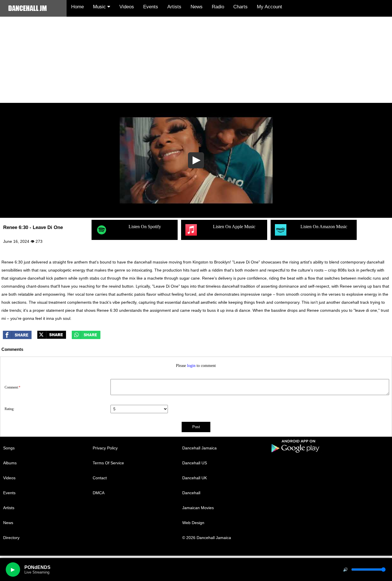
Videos (126, 6)
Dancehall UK (194, 478)
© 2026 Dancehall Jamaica (206, 537)
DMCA (98, 492)
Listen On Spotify (145, 226)
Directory (11, 537)
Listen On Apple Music (234, 226)
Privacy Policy (105, 448)
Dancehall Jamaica (199, 448)
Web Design (193, 522)
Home (77, 6)
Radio (218, 6)
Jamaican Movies (198, 507)
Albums (10, 463)
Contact (100, 478)
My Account (269, 6)
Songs (9, 448)
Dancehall (191, 492)
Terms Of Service (108, 463)
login (191, 365)
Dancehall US (194, 463)
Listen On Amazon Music (323, 226)
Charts (240, 6)
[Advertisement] (196, 60)
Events (150, 6)
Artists (174, 6)
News (197, 6)
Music (100, 6)
